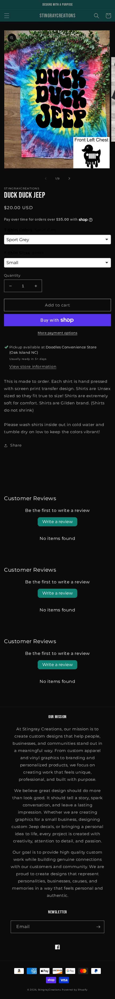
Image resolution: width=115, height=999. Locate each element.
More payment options (57, 333)
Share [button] (16, 445)
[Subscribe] (98, 927)
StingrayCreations (49, 989)
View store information (32, 366)
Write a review (57, 521)
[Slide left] (46, 178)
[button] (7, 16)
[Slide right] (69, 178)
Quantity (12, 275)
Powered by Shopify (75, 989)
